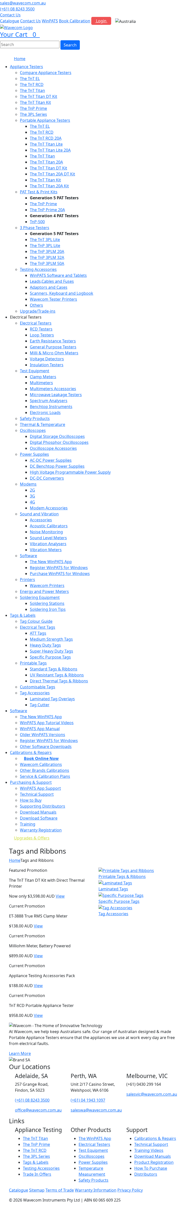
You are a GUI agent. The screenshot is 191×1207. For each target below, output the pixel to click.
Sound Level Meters (48, 538)
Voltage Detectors (47, 359)
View (60, 896)
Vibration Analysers (48, 543)
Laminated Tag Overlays (52, 699)
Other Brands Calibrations (44, 770)
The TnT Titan (32, 90)
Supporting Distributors (42, 806)
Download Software (38, 818)
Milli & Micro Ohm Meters (54, 353)
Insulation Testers (46, 365)
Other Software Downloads (46, 746)
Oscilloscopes (33, 430)
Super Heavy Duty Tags (51, 651)
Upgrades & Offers (31, 838)
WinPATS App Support (40, 788)
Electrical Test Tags (37, 627)
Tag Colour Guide (36, 621)
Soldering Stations (47, 603)
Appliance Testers (26, 66)
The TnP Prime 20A (47, 209)
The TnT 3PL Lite (45, 239)
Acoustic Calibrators (49, 526)
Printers (27, 579)
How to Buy (31, 800)
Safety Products (35, 418)
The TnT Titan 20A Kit (49, 186)
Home (19, 58)
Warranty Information (95, 1190)
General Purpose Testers (53, 347)
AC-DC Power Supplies (51, 460)
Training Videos (148, 1150)
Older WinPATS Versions (42, 734)
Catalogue (9, 21)
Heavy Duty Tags (45, 645)
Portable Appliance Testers (45, 120)
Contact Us (10, 15)
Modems (28, 484)
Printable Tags (33, 663)
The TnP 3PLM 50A (47, 263)
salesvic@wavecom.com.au (151, 1094)
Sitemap (37, 1190)
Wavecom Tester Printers (53, 299)
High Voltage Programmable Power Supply (70, 472)
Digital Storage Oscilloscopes (57, 436)
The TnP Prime (33, 108)
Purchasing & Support (31, 782)
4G (32, 502)
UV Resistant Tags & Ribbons (57, 675)
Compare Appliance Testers (45, 72)
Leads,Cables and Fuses (52, 281)
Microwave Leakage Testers (56, 394)
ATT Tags (38, 633)
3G (32, 496)
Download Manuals (38, 812)
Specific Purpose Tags (50, 657)
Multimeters (41, 382)
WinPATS (50, 21)
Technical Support (37, 794)
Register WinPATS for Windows (59, 567)
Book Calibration (74, 21)
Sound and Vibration (39, 514)
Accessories (41, 520)
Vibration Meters (46, 549)
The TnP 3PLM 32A (47, 257)
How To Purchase (150, 1168)
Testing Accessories (38, 269)
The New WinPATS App (51, 561)
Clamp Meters (43, 376)
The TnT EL (30, 78)
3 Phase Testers (34, 227)
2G (32, 490)
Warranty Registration (41, 830)
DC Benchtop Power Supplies (57, 466)
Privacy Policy (130, 1190)
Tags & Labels (23, 615)
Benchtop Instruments (51, 406)
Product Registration (154, 1162)
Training (27, 824)
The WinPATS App (95, 1138)
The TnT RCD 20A (45, 138)
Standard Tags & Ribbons (53, 669)
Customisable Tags (37, 687)
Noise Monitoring (46, 532)
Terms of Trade (60, 1190)
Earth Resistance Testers (53, 341)
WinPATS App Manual (40, 728)
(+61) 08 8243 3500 (17, 9)
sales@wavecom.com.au (23, 3)
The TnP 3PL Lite (45, 245)
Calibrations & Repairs (155, 1138)
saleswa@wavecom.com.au (96, 1110)
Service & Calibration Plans (45, 776)
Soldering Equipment (40, 597)
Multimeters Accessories (53, 388)
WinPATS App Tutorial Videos (47, 722)
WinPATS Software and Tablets (58, 275)
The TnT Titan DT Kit (38, 96)
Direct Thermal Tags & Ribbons (59, 681)
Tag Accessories (35, 693)
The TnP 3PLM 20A (47, 251)
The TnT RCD (32, 84)
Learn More (20, 1053)
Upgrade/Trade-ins (37, 311)
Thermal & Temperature (42, 424)
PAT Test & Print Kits (38, 192)
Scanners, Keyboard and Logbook (61, 293)
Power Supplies (34, 454)
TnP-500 (37, 221)
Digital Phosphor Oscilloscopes (59, 442)
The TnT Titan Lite (46, 144)
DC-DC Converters (47, 478)
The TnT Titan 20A (46, 162)
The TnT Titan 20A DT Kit (52, 174)
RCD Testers (41, 329)
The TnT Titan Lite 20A (50, 150)
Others (36, 305)
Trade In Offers (37, 1174)
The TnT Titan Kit (35, 102)
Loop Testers (42, 335)
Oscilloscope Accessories (53, 448)
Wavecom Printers (47, 585)
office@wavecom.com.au (38, 1110)
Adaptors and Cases (48, 287)
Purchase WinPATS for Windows (60, 573)
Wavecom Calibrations (41, 764)
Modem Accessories (49, 508)
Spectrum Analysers (48, 400)
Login (101, 21)
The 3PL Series (33, 114)
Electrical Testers (35, 323)
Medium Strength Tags (51, 639)
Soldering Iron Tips (48, 609)
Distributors (145, 1174)
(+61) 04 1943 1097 (88, 1100)
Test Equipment (34, 371)
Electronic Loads (45, 412)
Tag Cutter (39, 705)
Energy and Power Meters (44, 591)
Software (28, 555)
